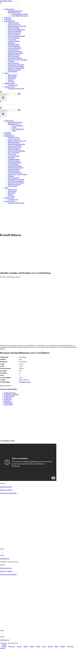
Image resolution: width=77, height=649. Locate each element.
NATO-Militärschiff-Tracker (20, 16)
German (4, 645)
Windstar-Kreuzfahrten (14, 51)
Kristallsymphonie (9, 396)
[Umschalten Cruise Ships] (31, 136)
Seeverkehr (7, 17)
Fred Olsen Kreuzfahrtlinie (16, 66)
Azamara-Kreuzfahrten (15, 48)
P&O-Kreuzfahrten (13, 56)
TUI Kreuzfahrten (13, 49)
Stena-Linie (11, 81)
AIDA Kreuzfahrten (14, 46)
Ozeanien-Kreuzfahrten (15, 58)
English (4, 646)
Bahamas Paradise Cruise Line (17, 26)
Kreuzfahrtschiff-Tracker (15, 11)
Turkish (31, 646)
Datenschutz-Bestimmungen (8, 493)
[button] (14, 9)
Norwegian (70, 646)
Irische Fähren (12, 76)
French (38, 646)
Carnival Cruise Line (14, 24)
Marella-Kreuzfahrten (14, 70)
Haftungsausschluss (6, 487)
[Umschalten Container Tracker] (31, 201)
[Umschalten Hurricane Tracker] (31, 198)
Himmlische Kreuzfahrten (15, 53)
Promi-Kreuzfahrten (14, 34)
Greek (44, 646)
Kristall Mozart (8, 404)
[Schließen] (3, 97)
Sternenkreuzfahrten (14, 54)
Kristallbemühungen (10, 393)
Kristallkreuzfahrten (14, 44)
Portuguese (11, 646)
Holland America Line (14, 33)
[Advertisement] (38, 218)
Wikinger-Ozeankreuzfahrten (16, 29)
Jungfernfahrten (12, 71)
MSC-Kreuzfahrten (13, 38)
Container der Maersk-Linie (16, 88)
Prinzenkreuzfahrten (14, 28)
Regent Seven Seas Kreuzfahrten (17, 59)
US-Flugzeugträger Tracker (20, 14)
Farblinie (10, 80)
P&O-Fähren (12, 78)
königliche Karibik (13, 23)
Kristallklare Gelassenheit (11, 394)
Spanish (19, 646)
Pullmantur (11, 61)
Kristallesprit (7, 398)
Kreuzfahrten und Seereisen (16, 64)
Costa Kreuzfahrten (13, 41)
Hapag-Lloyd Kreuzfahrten (16, 68)
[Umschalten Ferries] (31, 188)
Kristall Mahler (8, 403)
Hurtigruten (11, 43)
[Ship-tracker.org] (9, 6)
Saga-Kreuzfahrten (13, 63)
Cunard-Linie (12, 39)
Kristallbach (7, 401)
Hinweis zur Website (6, 490)
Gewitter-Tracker (13, 85)
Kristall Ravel (8, 399)
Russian (50, 646)
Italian (26, 646)
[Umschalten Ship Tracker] (31, 121)
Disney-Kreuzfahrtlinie (15, 31)
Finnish (62, 646)
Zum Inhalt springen (6, 1)
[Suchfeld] (1, 92)
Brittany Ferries (12, 75)
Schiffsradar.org (4, 558)
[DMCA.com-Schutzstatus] (38, 546)
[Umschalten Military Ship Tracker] (31, 124)
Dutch (57, 646)
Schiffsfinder (8, 19)
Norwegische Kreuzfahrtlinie (16, 36)
